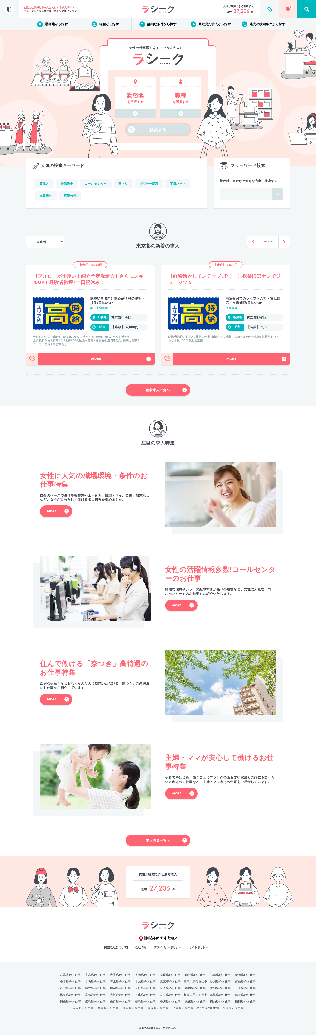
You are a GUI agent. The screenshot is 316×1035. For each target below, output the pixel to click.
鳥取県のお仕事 (220, 994)
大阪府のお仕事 (120, 994)
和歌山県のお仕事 (195, 994)
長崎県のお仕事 (108, 1008)
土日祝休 (46, 195)
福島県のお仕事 (220, 974)
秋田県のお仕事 (170, 974)
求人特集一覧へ (158, 840)
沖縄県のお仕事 (233, 1008)
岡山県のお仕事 (70, 1001)
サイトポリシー (198, 947)
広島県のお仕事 (95, 1001)
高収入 (44, 183)
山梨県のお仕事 (120, 988)
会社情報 (140, 947)
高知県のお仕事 (220, 1001)
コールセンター (96, 183)
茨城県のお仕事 (245, 974)
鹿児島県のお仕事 (208, 1008)
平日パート (178, 183)
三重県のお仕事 (245, 988)
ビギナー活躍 (148, 183)
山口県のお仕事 (120, 1001)
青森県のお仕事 (95, 974)
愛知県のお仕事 (220, 988)
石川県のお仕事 (70, 988)
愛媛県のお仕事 (195, 1001)
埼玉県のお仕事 (120, 981)
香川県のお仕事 (170, 1001)
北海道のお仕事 (70, 974)
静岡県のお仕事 (195, 988)
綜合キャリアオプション (158, 938)
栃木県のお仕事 (70, 981)
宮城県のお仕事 (145, 974)
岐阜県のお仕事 (170, 988)
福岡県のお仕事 (245, 1001)
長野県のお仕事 (145, 988)
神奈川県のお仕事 (195, 981)
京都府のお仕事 (95, 994)
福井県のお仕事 (95, 988)
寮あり (123, 183)
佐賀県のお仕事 (83, 1008)
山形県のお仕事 (195, 974)
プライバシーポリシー (167, 947)
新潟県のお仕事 (220, 981)
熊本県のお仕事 (133, 1008)
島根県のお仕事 (245, 994)
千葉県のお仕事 (145, 981)
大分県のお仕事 (158, 1008)
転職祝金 (67, 183)
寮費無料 (70, 195)
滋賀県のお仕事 (70, 994)
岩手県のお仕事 (120, 974)
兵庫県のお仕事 (145, 994)
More (96, 359)
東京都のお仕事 (170, 981)
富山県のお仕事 (245, 981)
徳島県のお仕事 (145, 1001)
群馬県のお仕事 (95, 981)
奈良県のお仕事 (170, 994)
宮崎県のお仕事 (183, 1008)
